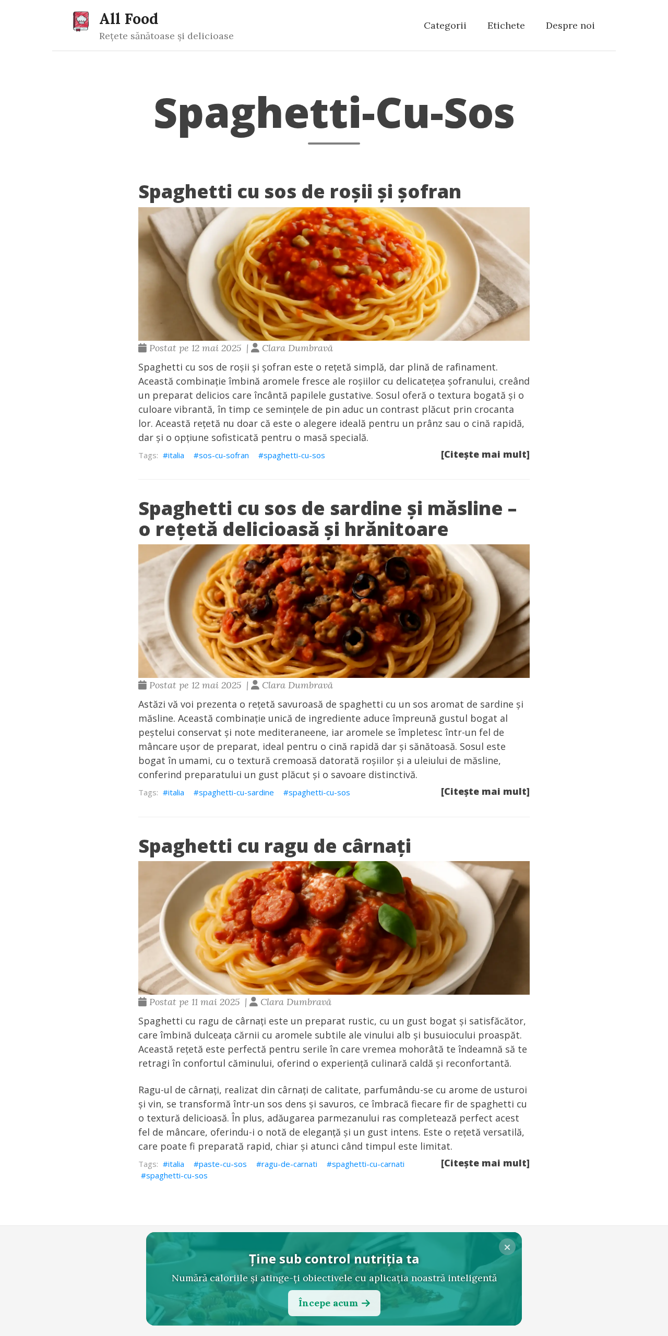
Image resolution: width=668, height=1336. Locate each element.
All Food (128, 18)
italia (176, 455)
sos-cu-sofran (224, 455)
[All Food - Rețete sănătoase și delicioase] (81, 21)
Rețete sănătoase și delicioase (166, 36)
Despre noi (570, 25)
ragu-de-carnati (289, 1164)
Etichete (506, 25)
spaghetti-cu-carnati (368, 1164)
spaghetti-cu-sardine (236, 792)
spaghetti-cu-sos (294, 455)
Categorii (445, 25)
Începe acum (328, 1303)
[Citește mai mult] (485, 454)
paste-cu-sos (223, 1164)
